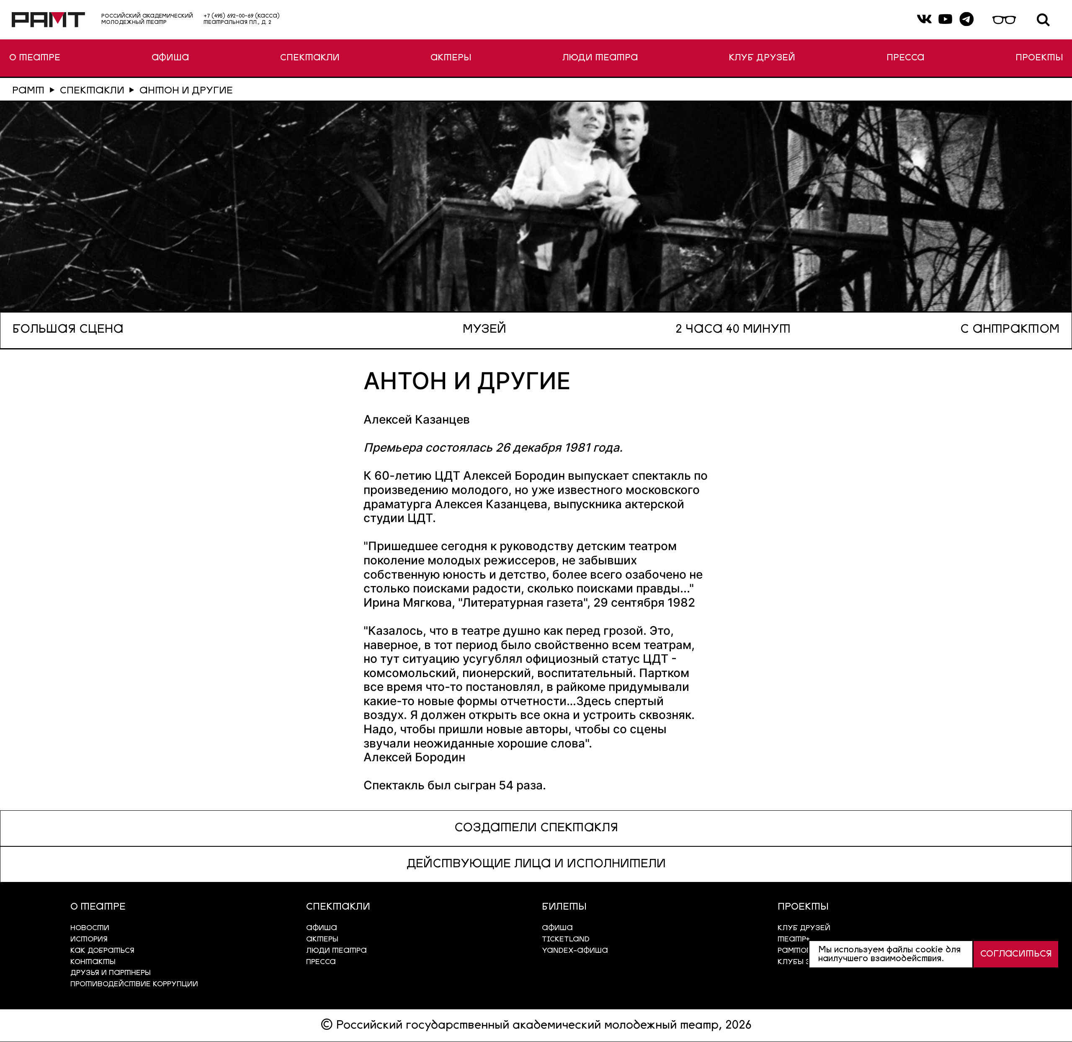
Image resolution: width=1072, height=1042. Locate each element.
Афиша (557, 928)
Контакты (93, 962)
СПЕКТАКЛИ (310, 58)
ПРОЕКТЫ (1039, 58)
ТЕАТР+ (794, 939)
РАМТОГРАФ (802, 950)
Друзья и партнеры (110, 973)
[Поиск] (1043, 20)
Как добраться (102, 950)
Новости (89, 928)
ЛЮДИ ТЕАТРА (600, 58)
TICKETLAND (566, 939)
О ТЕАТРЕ (34, 58)
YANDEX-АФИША (575, 950)
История (89, 939)
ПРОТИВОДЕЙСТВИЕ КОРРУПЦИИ (134, 984)
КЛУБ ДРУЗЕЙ (762, 58)
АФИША (170, 58)
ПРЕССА (905, 58)
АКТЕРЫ (450, 58)
